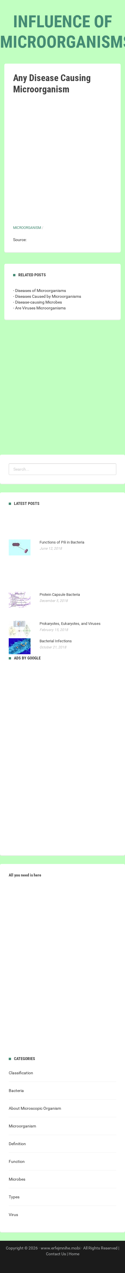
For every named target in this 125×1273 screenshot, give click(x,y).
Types (14, 1197)
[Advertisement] (62, 160)
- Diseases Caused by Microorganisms (47, 296)
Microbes (17, 1179)
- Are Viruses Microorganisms (39, 308)
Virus (13, 1214)
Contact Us (56, 1254)
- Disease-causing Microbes (37, 302)
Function (17, 1161)
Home (74, 1254)
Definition (17, 1143)
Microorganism (27, 228)
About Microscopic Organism (35, 1108)
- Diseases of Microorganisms (39, 290)
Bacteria (16, 1090)
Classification (21, 1073)
